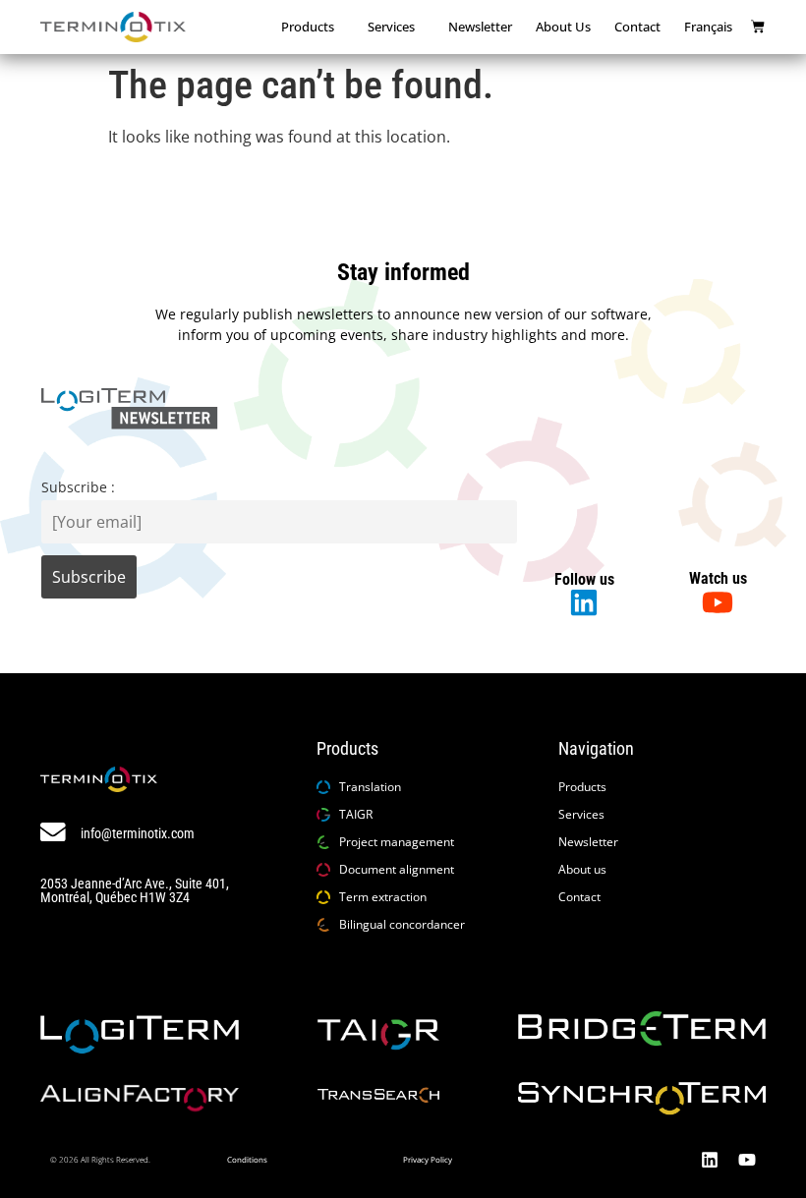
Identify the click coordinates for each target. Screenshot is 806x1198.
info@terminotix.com (138, 834)
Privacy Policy (427, 1159)
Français (708, 26)
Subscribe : (78, 487)
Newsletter (480, 26)
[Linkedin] (710, 1160)
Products (307, 26)
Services (391, 26)
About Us (563, 26)
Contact (637, 26)
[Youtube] (747, 1160)
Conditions (247, 1159)
